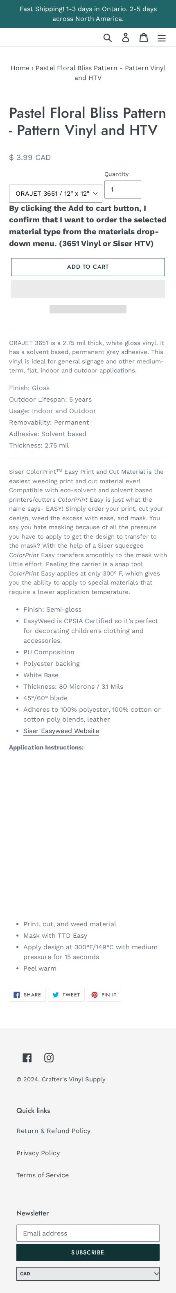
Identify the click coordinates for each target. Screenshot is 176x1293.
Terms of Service (42, 1175)
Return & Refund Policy (53, 1131)
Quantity (116, 174)
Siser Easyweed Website (61, 731)
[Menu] (162, 37)
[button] (88, 289)
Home (20, 68)
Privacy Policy (38, 1153)
